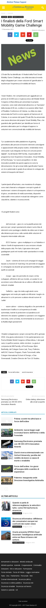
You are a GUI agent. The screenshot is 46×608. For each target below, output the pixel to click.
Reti (31, 576)
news (9, 17)
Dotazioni (5, 569)
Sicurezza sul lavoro (23, 586)
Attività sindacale (26, 562)
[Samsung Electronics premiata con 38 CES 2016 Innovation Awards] (7, 444)
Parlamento (15, 576)
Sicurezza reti (17, 513)
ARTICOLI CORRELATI (8, 412)
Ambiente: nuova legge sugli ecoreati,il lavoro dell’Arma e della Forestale (29, 433)
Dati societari (23, 601)
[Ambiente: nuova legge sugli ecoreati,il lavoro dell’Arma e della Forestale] (7, 433)
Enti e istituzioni (16, 569)
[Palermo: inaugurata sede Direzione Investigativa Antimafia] (7, 480)
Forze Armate (6, 572)
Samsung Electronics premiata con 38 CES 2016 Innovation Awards (11, 401)
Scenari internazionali (9, 579)
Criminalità (37, 565)
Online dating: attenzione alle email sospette (35, 400)
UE (17, 590)
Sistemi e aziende (18, 17)
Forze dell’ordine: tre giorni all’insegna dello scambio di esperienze (26, 469)
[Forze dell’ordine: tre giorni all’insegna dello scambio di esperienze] (7, 468)
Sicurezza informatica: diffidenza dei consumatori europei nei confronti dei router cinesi (27, 521)
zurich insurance (27, 372)
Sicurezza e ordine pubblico (11, 583)
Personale (24, 576)
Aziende (4, 17)
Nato (3, 576)
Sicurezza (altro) (25, 579)
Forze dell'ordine (13, 372)
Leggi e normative (32, 572)
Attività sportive (7, 565)
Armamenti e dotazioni (10, 562)
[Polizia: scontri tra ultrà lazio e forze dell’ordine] (7, 421)
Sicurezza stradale (8, 586)
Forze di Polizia (6, 424)
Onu (7, 576)
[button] (42, 7)
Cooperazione (26, 565)
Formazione (27, 569)
